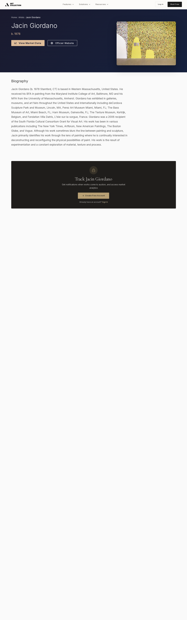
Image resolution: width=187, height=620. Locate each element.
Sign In (105, 202)
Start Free (174, 4)
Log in (160, 4)
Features (67, 4)
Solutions (83, 4)
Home (14, 17)
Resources (101, 4)
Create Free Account (95, 195)
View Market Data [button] (29, 43)
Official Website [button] (64, 43)
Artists (21, 17)
